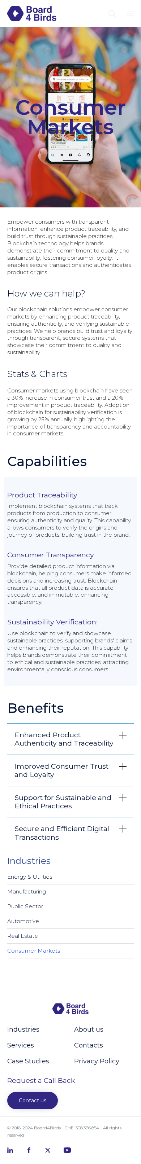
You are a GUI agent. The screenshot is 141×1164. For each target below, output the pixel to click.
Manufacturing (26, 891)
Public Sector (25, 906)
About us (88, 1029)
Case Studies (28, 1061)
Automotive (23, 921)
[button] (32, 1100)
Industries (23, 1029)
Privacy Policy (96, 1061)
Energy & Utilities (29, 876)
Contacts (88, 1045)
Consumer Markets (33, 950)
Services (20, 1045)
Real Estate (22, 935)
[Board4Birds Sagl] (31, 13)
